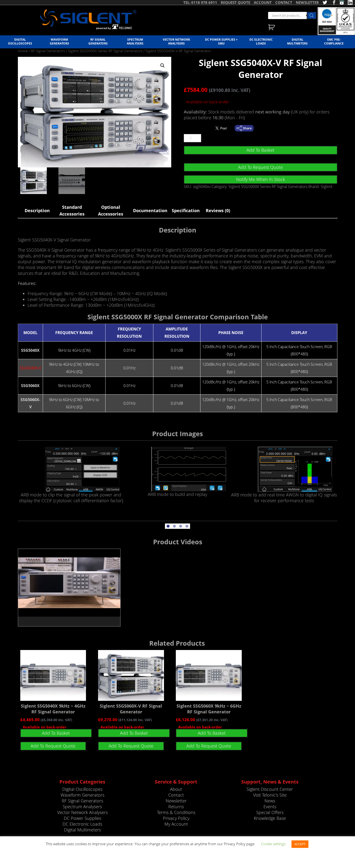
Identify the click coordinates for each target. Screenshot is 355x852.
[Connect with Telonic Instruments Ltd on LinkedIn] (350, 2)
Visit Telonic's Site (270, 795)
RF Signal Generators (98, 41)
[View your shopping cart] (272, 28)
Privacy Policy (176, 818)
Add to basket (260, 150)
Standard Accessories (72, 210)
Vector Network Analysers (176, 41)
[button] (162, 65)
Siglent (326, 186)
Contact (176, 795)
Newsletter (176, 801)
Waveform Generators (59, 41)
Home (23, 50)
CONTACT (283, 2)
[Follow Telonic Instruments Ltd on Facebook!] (333, 2)
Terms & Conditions (176, 812)
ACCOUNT (263, 2)
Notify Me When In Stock (260, 179)
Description (37, 210)
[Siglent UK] (88, 19)
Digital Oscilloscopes (20, 41)
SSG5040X (30, 350)
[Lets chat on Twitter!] (324, 2)
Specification (186, 210)
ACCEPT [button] (299, 844)
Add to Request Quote (260, 167)
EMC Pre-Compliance (334, 41)
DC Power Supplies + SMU (221, 41)
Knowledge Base (270, 818)
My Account (176, 824)
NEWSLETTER (307, 2)
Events (269, 806)
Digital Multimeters (297, 41)
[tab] (37, 210)
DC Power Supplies (82, 818)
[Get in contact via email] (246, 128)
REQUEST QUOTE (235, 2)
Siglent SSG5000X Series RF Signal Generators (105, 50)
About (176, 789)
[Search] (311, 15)
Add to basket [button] (56, 733)
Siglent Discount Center (270, 789)
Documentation (149, 210)
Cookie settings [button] (273, 843)
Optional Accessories (110, 210)
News (269, 801)
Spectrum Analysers (135, 41)
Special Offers (270, 812)
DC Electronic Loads (261, 41)
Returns (176, 806)
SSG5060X (30, 385)
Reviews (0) (218, 210)
